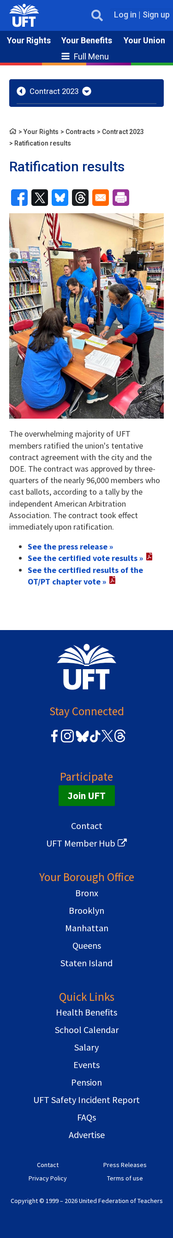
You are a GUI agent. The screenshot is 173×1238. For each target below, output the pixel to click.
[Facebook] (54, 741)
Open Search (97, 15)
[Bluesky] (81, 742)
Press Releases (125, 1165)
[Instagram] (67, 741)
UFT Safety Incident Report (86, 1099)
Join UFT (87, 795)
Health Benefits (86, 1012)
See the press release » (70, 546)
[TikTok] (93, 741)
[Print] (121, 197)
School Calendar (87, 1029)
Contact (86, 825)
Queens (86, 945)
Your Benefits (86, 40)
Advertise (87, 1134)
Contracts (80, 131)
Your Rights (29, 40)
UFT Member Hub (80, 843)
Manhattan (86, 928)
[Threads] (120, 741)
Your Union (144, 40)
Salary (86, 1047)
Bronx (86, 893)
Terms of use (125, 1178)
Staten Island (86, 963)
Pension (86, 1082)
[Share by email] (100, 197)
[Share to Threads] (80, 197)
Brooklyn (86, 910)
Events (86, 1064)
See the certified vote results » (85, 558)
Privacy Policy (48, 1178)
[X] (107, 741)
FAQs (86, 1117)
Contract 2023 (54, 91)
